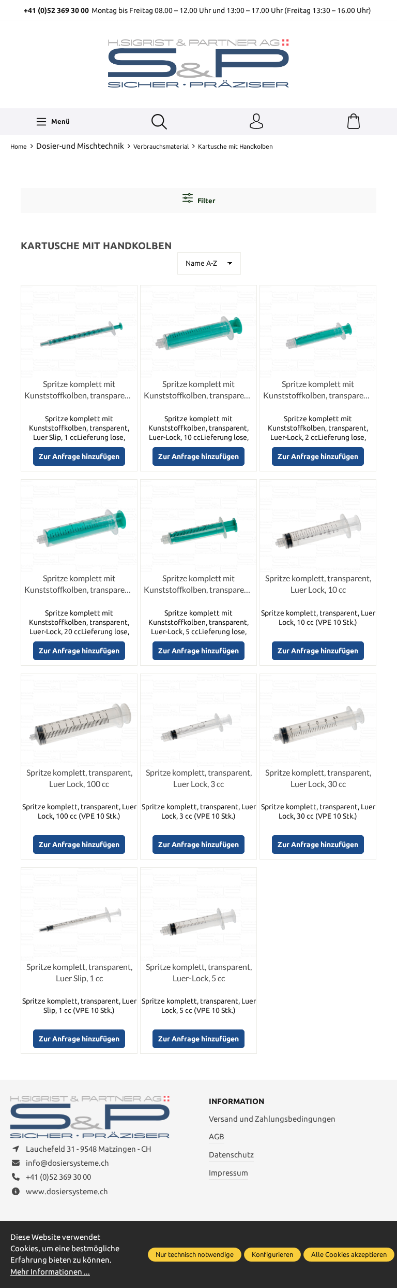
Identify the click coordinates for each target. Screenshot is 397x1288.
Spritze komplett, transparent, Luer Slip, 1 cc (79, 972)
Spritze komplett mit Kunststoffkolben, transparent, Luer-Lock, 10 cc (198, 390)
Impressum (228, 1172)
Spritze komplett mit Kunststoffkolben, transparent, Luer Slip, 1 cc (79, 390)
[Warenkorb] (353, 121)
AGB (216, 1136)
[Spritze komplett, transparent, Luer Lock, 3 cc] (198, 720)
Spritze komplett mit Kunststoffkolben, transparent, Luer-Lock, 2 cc (318, 390)
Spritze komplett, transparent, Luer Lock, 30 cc (318, 778)
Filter (205, 200)
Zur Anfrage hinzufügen (79, 456)
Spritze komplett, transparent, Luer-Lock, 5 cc (199, 972)
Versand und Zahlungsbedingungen (272, 1118)
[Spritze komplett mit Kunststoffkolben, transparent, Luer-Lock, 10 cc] (198, 331)
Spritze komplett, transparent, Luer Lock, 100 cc (79, 778)
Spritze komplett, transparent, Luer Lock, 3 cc (199, 778)
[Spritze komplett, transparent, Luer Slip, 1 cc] (79, 914)
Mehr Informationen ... (50, 1271)
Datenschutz (231, 1154)
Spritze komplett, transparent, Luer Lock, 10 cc (318, 583)
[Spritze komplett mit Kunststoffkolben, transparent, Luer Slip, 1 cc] (79, 331)
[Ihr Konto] (256, 121)
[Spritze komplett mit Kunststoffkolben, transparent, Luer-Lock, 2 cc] (318, 331)
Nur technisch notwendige (195, 1254)
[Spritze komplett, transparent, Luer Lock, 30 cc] (318, 720)
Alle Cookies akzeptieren (349, 1254)
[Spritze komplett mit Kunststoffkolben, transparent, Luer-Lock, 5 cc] (198, 526)
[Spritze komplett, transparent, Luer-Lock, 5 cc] (198, 914)
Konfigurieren (272, 1254)
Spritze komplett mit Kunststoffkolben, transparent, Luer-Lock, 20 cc (79, 584)
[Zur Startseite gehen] (198, 63)
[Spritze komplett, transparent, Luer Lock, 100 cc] (79, 720)
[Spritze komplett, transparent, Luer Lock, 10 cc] (318, 526)
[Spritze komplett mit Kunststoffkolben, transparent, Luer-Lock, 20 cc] (79, 526)
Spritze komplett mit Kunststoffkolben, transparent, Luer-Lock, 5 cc (198, 584)
